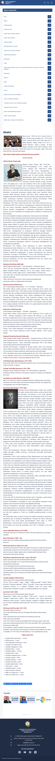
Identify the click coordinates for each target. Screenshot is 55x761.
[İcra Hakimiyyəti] (2, 2)
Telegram (23, 683)
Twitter (7, 683)
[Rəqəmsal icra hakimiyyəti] (43, 699)
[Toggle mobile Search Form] (48, 2)
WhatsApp (15, 683)
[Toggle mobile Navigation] (51, 3)
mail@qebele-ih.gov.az (28, 742)
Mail (30, 683)
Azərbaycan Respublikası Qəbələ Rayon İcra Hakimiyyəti (10, 2)
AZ (45, 2)
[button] (24, 714)
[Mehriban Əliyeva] (11, 699)
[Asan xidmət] (27, 699)
